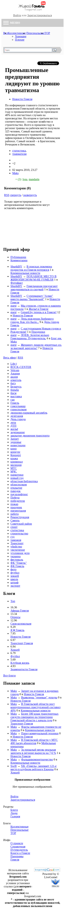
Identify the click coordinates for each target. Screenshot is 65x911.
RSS (6, 195)
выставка (16, 396)
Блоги (14, 809)
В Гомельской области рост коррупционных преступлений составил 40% (35, 707)
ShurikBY (16, 266)
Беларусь (15, 386)
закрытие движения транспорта (29, 435)
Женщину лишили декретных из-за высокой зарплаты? (36, 346)
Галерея (15, 816)
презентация (18, 510)
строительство (19, 533)
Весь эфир (9, 357)
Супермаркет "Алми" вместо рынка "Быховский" (31, 297)
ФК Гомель (17, 566)
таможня (15, 540)
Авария (15, 373)
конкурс (15, 451)
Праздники (38, 331)
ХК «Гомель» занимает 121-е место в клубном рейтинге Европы (33, 767)
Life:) (13, 363)
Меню (14, 22)
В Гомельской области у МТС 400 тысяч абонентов (34, 741)
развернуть (30, 195)
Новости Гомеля (22, 99)
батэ (13, 383)
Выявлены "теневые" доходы (39, 697)
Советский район (21, 523)
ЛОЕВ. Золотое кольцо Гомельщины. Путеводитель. (29, 337)
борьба (14, 389)
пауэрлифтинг (19, 494)
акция (14, 376)
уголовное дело (20, 553)
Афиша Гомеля (19, 610)
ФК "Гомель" (18, 562)
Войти (17, 15)
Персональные (35, 33)
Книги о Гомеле (20, 853)
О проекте (16, 843)
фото (13, 569)
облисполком (18, 484)
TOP (47, 33)
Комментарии (18, 260)
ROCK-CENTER (20, 367)
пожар (14, 504)
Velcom (14, 370)
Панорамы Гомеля (16, 858)
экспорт (15, 585)
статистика (19, 150)
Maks (15, 173)
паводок (15, 491)
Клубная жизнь (19, 662)
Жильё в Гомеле (38, 308)
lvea (25, 179)
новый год (16, 478)
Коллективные (17, 33)
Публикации (18, 257)
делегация (16, 416)
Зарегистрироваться (39, 15)
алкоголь (15, 380)
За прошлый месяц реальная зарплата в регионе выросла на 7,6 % (33, 751)
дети (13, 422)
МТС (13, 468)
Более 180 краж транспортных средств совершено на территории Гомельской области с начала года (34, 717)
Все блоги (9, 675)
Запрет (14, 438)
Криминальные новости (25, 273)
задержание (17, 432)
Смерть (15, 520)
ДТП (13, 425)
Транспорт (16, 543)
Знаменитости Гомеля (23, 669)
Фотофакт (16, 282)
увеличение (17, 549)
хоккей (14, 575)
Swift (13, 766)
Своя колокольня (20, 623)
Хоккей (15, 649)
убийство (16, 546)
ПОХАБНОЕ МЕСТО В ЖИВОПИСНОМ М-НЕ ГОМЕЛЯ (33, 278)
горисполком (18, 409)
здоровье (15, 442)
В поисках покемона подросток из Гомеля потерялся (31, 268)
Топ (12, 601)
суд (12, 536)
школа (14, 579)
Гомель (14, 402)
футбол (14, 572)
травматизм (19, 153)
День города (18, 419)
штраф (14, 582)
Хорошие (20, 36)
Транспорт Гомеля (21, 643)
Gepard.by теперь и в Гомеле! (39, 312)
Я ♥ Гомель (17, 630)
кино (13, 448)
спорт (14, 526)
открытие (16, 487)
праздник (16, 507)
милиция (15, 464)
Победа (15, 497)
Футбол (15, 656)
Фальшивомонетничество (37, 759)
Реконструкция (19, 517)
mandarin (34, 179)
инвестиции (17, 445)
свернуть (15, 195)
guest (13, 305)
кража (14, 458)
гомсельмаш (17, 406)
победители (17, 500)
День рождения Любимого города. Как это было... (32, 320)
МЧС (13, 471)
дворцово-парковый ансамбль (28, 412)
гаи (12, 399)
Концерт (15, 455)
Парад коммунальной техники (39, 733)
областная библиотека (24, 481)
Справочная (17, 846)
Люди (14, 813)
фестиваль (16, 559)
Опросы (15, 617)
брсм (13, 393)
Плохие (19, 39)
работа (14, 513)
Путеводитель (19, 849)
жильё (14, 429)
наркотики (16, 474)
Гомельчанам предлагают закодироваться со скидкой (34, 288)
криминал (16, 461)
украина (15, 556)
